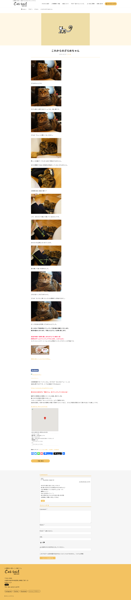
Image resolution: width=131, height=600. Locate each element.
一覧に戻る (40, 461)
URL (41, 537)
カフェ (40, 449)
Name (42, 525)
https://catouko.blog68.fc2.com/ (42, 388)
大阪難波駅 (56, 449)
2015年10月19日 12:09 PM (84, 481)
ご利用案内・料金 (55, 3)
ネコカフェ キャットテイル (39, 406)
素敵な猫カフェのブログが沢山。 (41, 359)
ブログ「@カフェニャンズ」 (78, 3)
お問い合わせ (100, 3)
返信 (43, 501)
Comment (43, 509)
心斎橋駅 (51, 449)
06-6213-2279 (111, 3)
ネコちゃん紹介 (45, 3)
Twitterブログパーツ (34, 378)
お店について (65, 3)
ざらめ (69, 54)
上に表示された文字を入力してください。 (52, 547)
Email (42, 531)
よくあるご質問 (90, 3)
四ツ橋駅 (45, 449)
